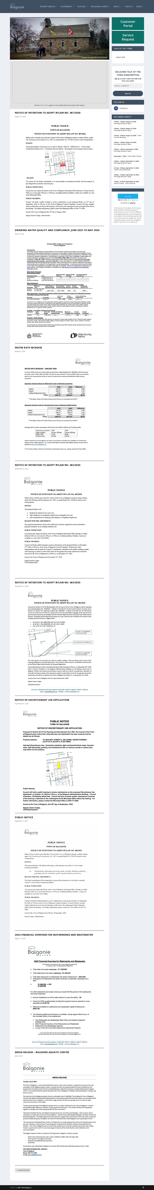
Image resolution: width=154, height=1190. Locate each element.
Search (139, 7)
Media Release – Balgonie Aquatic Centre (42, 1052)
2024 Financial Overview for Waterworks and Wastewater (54, 934)
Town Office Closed (134, 156)
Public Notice (24, 817)
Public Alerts (44, 105)
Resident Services (47, 7)
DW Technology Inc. (25, 1188)
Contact (129, 7)
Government (66, 7)
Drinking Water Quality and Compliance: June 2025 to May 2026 (57, 230)
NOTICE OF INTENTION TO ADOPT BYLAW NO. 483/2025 (48, 582)
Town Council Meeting (122, 170)
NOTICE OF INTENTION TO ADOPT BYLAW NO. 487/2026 (48, 112)
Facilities (81, 7)
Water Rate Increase (28, 347)
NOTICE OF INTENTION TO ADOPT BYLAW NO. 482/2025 (48, 464)
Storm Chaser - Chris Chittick (124, 183)
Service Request (128, 37)
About (117, 7)
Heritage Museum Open (122, 123)
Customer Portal (127, 23)
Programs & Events (99, 7)
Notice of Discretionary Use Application (42, 699)
